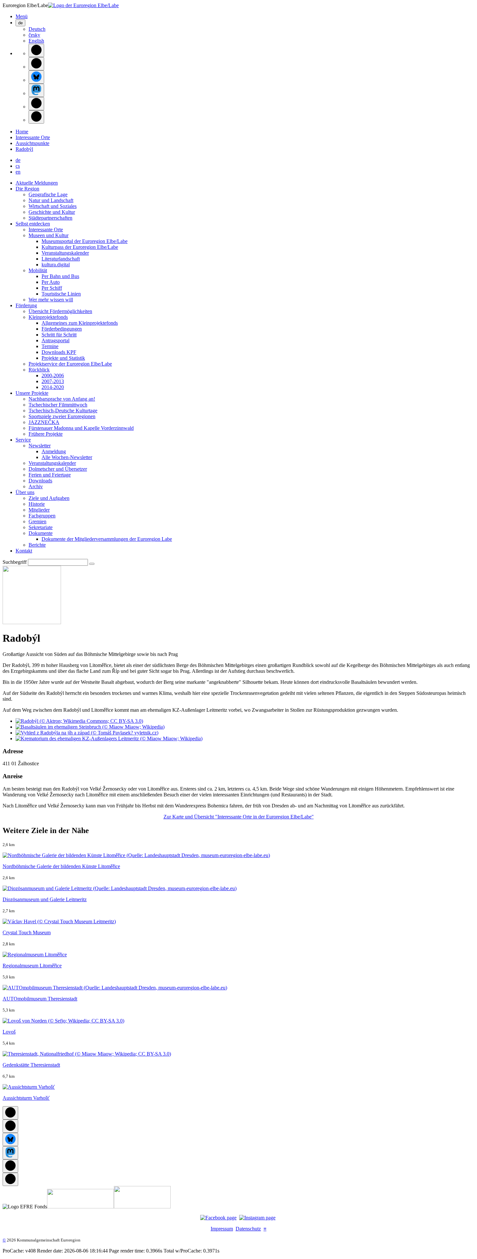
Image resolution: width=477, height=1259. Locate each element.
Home (22, 131)
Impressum (222, 1228)
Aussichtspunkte (32, 143)
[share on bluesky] (36, 77)
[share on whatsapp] (36, 117)
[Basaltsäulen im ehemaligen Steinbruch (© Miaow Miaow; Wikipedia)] (90, 727)
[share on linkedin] (36, 103)
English (36, 40)
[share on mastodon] (36, 90)
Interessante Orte (33, 137)
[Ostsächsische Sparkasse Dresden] (142, 1206)
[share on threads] (36, 63)
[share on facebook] (36, 50)
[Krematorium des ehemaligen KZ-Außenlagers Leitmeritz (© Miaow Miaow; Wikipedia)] (109, 738)
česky (34, 35)
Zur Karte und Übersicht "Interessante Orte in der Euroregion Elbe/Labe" (239, 816)
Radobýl (24, 149)
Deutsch (37, 29)
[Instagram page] (257, 1217)
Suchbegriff (15, 562)
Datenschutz (248, 1228)
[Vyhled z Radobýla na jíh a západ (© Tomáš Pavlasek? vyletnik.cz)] (87, 732)
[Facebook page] (218, 1217)
